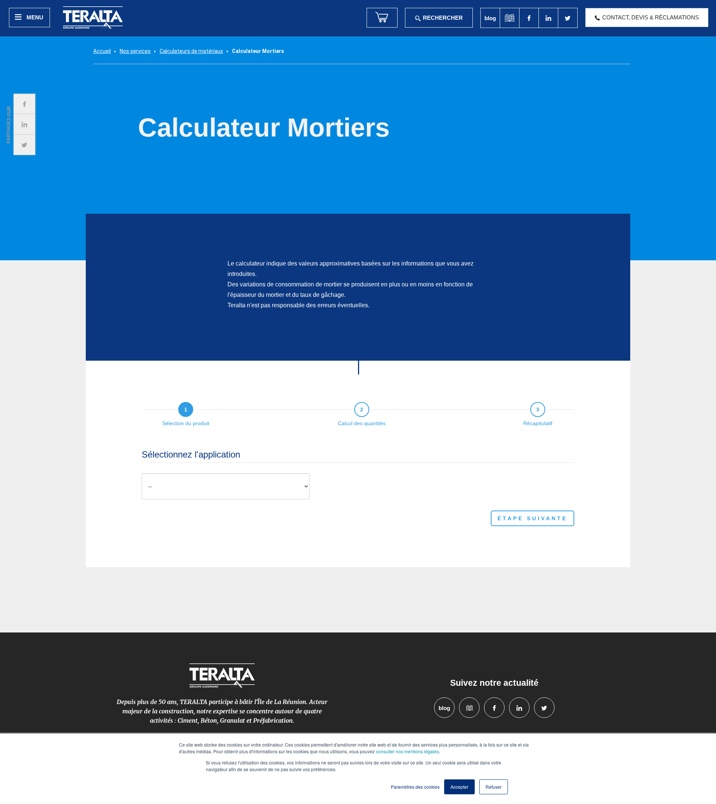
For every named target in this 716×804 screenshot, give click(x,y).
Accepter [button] (459, 786)
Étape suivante (532, 518)
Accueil (102, 51)
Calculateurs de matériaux (191, 51)
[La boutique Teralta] (382, 18)
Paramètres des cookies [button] (415, 786)
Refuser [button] (494, 786)
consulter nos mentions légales (407, 751)
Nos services (135, 51)
